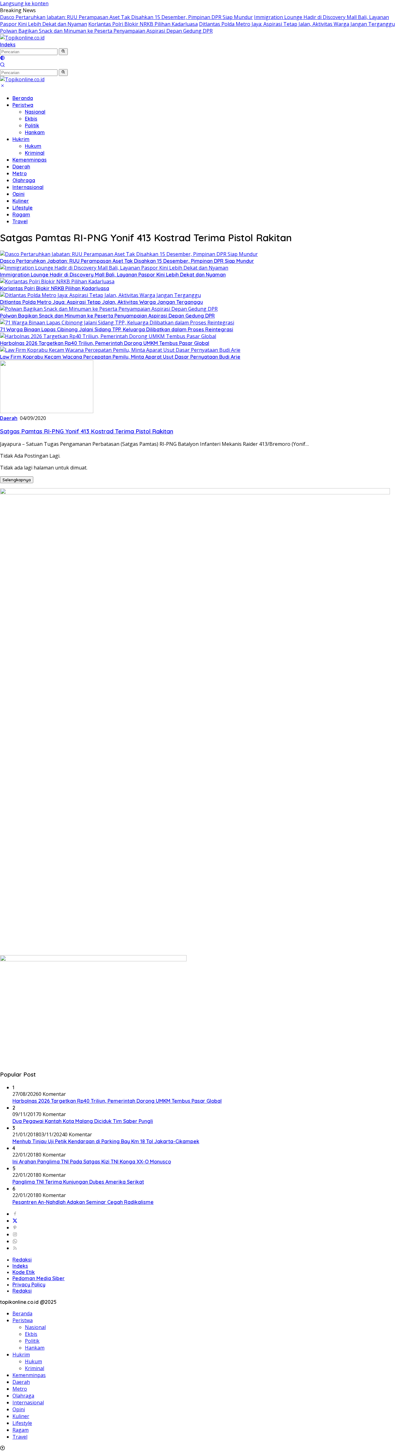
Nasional (35, 112)
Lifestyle (22, 208)
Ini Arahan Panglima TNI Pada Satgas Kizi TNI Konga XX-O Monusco (91, 1161)
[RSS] (14, 1248)
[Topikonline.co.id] (22, 37)
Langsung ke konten (24, 3)
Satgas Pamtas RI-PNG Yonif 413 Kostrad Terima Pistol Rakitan (86, 431)
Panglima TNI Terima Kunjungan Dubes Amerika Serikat (78, 1182)
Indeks (8, 44)
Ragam (21, 214)
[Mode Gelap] (2, 58)
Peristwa (22, 105)
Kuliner (20, 201)
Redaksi (22, 1259)
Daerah (21, 166)
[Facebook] (14, 1213)
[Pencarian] (2, 65)
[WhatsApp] (14, 1241)
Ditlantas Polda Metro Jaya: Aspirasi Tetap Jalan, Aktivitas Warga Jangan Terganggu (297, 24)
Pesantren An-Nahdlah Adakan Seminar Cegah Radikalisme (83, 1202)
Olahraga (23, 180)
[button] (63, 51)
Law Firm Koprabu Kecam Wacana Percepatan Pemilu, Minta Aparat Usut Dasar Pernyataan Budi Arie (120, 357)
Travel (20, 221)
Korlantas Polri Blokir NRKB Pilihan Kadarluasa (143, 24)
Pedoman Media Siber (38, 1278)
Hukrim (21, 139)
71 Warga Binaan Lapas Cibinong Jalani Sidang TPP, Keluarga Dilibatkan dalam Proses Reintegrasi (116, 329)
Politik (32, 125)
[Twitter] (14, 1220)
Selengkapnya (16, 479)
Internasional (28, 187)
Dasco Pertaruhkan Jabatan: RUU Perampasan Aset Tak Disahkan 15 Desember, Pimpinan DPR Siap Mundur (126, 17)
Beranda (22, 98)
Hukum (33, 146)
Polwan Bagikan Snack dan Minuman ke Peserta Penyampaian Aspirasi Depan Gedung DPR (106, 30)
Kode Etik (23, 1272)
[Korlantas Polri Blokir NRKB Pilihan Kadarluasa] (57, 281)
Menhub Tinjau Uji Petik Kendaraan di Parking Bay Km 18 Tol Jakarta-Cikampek (105, 1141)
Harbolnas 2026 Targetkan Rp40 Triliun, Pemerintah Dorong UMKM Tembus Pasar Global (104, 343)
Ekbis (31, 119)
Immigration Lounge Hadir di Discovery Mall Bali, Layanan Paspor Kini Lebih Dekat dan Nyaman (113, 274)
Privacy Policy (28, 1284)
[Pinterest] (14, 1227)
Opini (18, 194)
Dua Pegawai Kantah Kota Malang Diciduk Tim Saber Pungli (82, 1121)
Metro (19, 173)
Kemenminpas (29, 160)
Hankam (35, 132)
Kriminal (34, 153)
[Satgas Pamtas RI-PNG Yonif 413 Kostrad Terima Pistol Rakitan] (46, 411)
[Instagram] (14, 1234)
